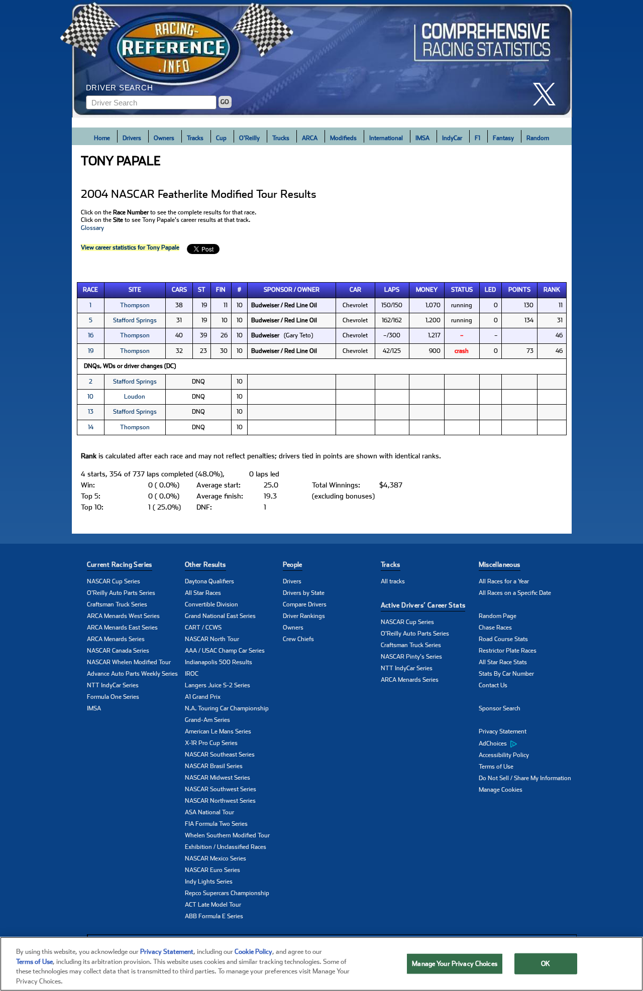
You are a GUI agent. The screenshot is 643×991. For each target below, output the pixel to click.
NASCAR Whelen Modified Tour (129, 662)
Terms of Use (496, 766)
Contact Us (493, 685)
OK (545, 963)
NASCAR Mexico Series (215, 858)
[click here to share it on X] (548, 94)
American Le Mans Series (218, 731)
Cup (221, 138)
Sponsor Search (499, 708)
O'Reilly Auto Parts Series (121, 592)
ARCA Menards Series (116, 639)
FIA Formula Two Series (216, 823)
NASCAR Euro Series (212, 870)
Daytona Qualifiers (209, 581)
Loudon (134, 396)
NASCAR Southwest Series (220, 789)
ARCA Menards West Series (123, 616)
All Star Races (203, 592)
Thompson (135, 305)
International (386, 138)
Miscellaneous (499, 564)
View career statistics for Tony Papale (130, 247)
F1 (477, 138)
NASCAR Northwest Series (220, 800)
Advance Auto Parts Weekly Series (132, 673)
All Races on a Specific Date (515, 592)
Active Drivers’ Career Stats (423, 605)
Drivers (132, 138)
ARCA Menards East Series (122, 627)
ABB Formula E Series (214, 916)
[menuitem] (528, 743)
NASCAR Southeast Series (220, 754)
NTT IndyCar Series (113, 685)
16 (90, 335)
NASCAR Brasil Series (214, 766)
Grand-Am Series (207, 719)
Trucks (280, 138)
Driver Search (119, 87)
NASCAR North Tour (212, 639)
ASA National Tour (209, 812)
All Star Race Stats (503, 662)
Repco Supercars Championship (227, 893)
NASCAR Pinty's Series (411, 656)
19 (90, 350)
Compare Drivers (305, 604)
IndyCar (452, 138)
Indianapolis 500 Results (218, 662)
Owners (164, 138)
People (292, 564)
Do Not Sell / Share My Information (525, 778)
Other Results (205, 564)
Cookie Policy (253, 951)
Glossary (92, 227)
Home (102, 138)
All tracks (393, 581)
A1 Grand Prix (203, 696)
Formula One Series (113, 696)
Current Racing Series (119, 564)
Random (537, 138)
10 (90, 396)
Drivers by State (304, 592)
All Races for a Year (504, 581)
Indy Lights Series (209, 881)
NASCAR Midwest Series (217, 777)
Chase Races (495, 627)
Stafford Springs (135, 320)
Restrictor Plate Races (508, 650)
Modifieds (343, 138)
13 (90, 411)
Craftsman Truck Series (117, 604)
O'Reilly (249, 138)
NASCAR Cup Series (113, 581)
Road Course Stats (503, 639)
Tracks (195, 138)
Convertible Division (211, 604)
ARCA (309, 138)
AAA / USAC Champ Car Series (225, 650)
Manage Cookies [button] (500, 789)
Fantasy (503, 138)
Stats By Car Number (506, 673)
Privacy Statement (502, 731)
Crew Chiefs (298, 639)
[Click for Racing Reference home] (322, 58)
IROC (191, 673)
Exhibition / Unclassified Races (225, 846)
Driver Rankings (304, 616)
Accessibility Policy (504, 755)
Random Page (497, 616)
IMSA (422, 138)
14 (90, 427)
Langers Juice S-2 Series (217, 685)
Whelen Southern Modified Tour (227, 835)
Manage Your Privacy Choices (454, 963)
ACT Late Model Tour (213, 904)
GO (225, 101)
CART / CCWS (203, 627)
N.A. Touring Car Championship (227, 708)
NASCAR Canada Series (118, 650)
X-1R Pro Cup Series (211, 743)
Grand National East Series (220, 616)
